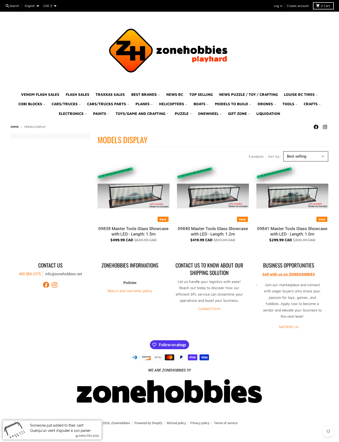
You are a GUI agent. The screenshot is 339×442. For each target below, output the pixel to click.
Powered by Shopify (148, 423)
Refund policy (176, 423)
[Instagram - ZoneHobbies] (324, 127)
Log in (278, 6)
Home (15, 126)
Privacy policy (199, 423)
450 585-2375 (30, 274)
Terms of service (225, 423)
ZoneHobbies (120, 423)
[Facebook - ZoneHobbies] (315, 127)
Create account (298, 6)
